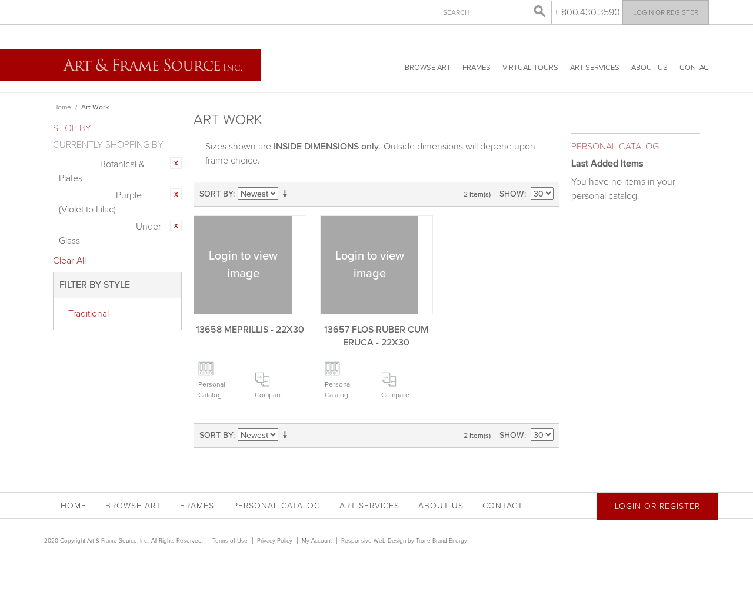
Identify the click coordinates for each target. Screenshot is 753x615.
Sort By (216, 194)
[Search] (540, 12)
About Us (649, 67)
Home (62, 107)
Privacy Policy (274, 540)
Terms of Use (230, 540)
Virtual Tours (530, 67)
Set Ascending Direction (287, 194)
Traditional (88, 314)
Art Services (594, 67)
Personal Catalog (211, 389)
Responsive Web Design (373, 540)
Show (511, 194)
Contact (696, 67)
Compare (269, 395)
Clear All (69, 261)
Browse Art (428, 67)
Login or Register (665, 12)
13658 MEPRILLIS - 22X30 (250, 329)
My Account (317, 540)
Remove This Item (176, 163)
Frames (476, 67)
